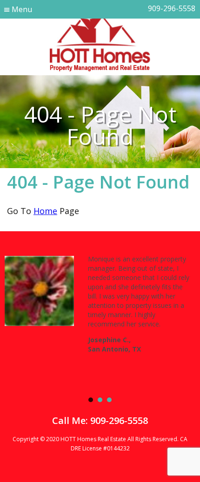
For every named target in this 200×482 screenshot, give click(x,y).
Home (45, 210)
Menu (22, 9)
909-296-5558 (171, 8)
